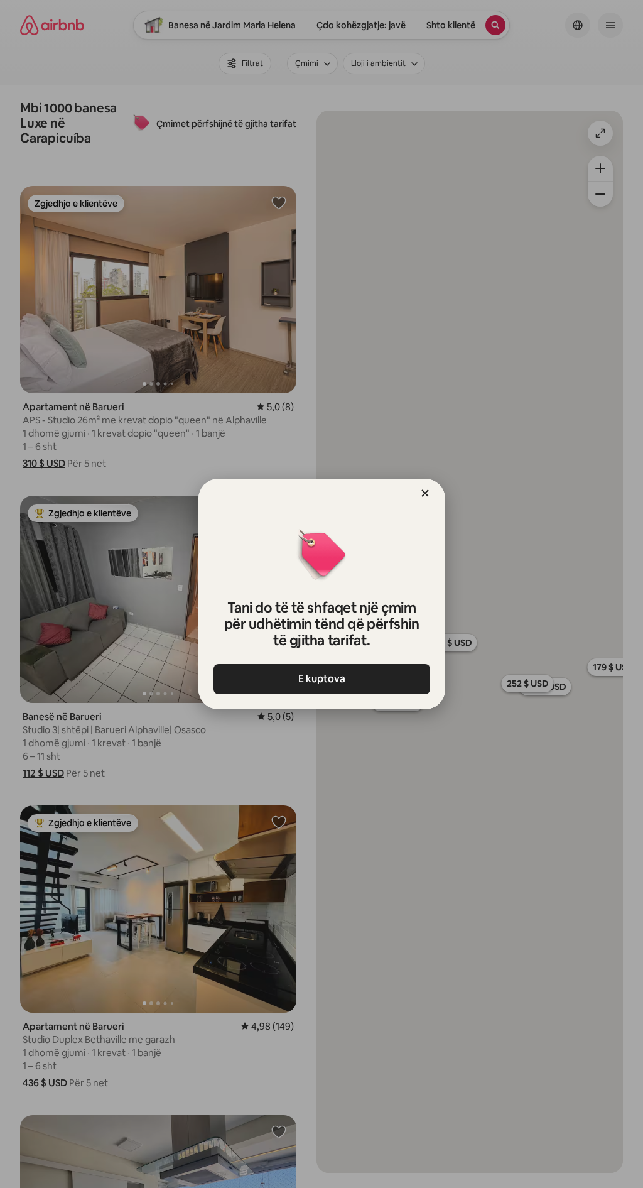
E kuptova (321, 678)
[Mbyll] (425, 493)
